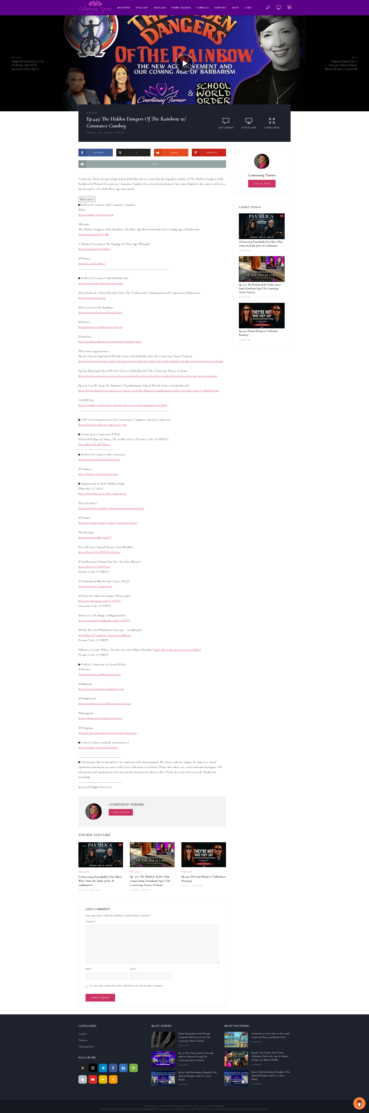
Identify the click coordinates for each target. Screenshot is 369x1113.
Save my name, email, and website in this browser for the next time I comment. (126, 985)
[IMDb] (103, 1079)
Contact (202, 7)
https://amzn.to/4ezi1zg (92, 298)
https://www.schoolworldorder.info (100, 312)
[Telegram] (103, 1068)
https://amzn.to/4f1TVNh (93, 234)
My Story (123, 7)
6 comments (256, 1041)
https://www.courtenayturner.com (99, 459)
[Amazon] (113, 1079)
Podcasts (91, 112)
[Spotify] (133, 1068)
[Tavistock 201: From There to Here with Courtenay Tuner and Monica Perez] (236, 1039)
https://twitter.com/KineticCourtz (100, 674)
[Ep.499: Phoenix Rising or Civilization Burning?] (262, 316)
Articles (160, 7)
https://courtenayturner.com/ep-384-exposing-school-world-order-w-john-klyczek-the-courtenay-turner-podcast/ (148, 376)
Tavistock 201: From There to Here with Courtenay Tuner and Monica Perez (270, 1035)
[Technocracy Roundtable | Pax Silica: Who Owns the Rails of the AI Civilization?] (262, 226)
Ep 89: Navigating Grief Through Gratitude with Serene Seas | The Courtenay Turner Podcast (194, 1037)
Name (89, 968)
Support (220, 7)
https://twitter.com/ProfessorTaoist (100, 327)
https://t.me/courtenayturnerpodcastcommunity (107, 733)
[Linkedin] (123, 1068)
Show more (87, 199)
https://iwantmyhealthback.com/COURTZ (104, 620)
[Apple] (82, 1079)
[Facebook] (113, 1068)
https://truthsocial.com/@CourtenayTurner (104, 703)
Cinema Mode (271, 127)
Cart (248, 7)
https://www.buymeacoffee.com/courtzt (102, 493)
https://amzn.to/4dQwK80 (94, 249)
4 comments (256, 1083)
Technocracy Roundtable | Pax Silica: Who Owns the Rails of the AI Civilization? (100, 881)
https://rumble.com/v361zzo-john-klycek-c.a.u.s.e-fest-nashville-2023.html (122, 405)
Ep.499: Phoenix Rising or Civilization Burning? (203, 879)
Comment (91, 921)
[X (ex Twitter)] (82, 1068)
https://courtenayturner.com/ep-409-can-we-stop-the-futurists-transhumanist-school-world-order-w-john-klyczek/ (148, 390)
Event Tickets (181, 7)
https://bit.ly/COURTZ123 (94, 567)
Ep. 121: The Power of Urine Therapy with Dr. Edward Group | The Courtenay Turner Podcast (195, 1056)
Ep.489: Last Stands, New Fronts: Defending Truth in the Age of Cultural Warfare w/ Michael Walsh (269, 1056)
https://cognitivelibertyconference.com (102, 425)
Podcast (142, 7)
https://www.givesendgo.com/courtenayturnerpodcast (111, 508)
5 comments (256, 1064)
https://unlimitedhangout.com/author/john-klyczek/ (109, 341)
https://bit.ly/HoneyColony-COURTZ (177, 650)
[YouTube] (93, 1079)
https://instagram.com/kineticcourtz (100, 718)
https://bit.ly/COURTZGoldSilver (99, 552)
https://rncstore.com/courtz (95, 586)
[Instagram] (93, 1068)
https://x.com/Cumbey (92, 263)
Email (133, 968)
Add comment (226, 127)
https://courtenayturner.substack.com (101, 689)
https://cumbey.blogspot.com (96, 215)
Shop (235, 7)
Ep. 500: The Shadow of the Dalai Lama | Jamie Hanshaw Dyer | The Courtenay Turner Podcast (150, 881)
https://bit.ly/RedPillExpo (94, 444)
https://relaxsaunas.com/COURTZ (99, 601)
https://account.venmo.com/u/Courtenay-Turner (108, 523)
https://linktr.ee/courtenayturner (98, 474)
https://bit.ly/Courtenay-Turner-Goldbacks (104, 635)
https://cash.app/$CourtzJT (94, 537)
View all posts (120, 812)
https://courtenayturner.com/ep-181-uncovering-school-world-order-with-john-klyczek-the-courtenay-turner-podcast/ (150, 361)
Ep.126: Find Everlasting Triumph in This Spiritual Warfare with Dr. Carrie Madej (197, 1076)
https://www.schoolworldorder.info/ (100, 283)
